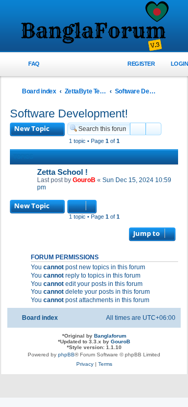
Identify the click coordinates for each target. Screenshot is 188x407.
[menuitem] (28, 64)
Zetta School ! (62, 172)
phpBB (66, 354)
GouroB (84, 180)
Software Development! (69, 113)
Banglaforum (110, 336)
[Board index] (94, 26)
